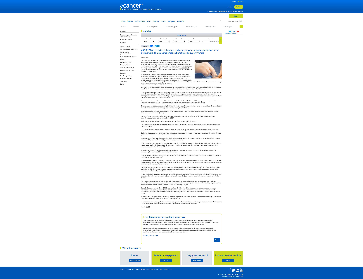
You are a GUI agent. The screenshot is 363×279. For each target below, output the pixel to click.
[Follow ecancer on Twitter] (233, 270)
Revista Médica (140, 21)
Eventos (163, 21)
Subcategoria (163, 39)
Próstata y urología (126, 76)
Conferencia (179, 39)
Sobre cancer (197, 260)
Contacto (123, 269)
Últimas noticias (181, 35)
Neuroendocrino (125, 65)
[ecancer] (132, 5)
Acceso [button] (229, 7)
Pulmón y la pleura (126, 78)
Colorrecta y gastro (172, 27)
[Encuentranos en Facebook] (235, 31)
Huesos (122, 59)
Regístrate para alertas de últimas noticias (128, 36)
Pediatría (123, 73)
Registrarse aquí (135, 260)
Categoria (148, 39)
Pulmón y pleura (152, 27)
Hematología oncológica (128, 56)
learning (156, 21)
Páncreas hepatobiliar (127, 70)
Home (123, 21)
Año (194, 39)
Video (149, 21)
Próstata (136, 27)
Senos (122, 84)
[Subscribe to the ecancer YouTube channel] (241, 270)
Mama (123, 27)
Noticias (130, 21)
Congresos (171, 21)
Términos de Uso (153, 269)
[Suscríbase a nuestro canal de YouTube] (238, 31)
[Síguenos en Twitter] (230, 31)
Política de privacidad (166, 269)
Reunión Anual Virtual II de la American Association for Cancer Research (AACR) (165, 68)
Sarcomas (123, 81)
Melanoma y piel (191, 27)
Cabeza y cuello (210, 27)
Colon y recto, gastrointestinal (125, 53)
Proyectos (131, 269)
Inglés (234, 1)
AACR (148, 207)
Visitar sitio (166, 260)
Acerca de (180, 21)
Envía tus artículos (126, 39)
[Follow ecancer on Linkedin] (237, 270)
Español (240, 1)
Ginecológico (227, 27)
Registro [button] (238, 7)
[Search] (241, 21)
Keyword (210, 39)
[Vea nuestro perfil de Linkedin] (232, 31)
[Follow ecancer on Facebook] (230, 270)
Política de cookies (140, 269)
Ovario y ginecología (127, 67)
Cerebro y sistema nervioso (129, 49)
